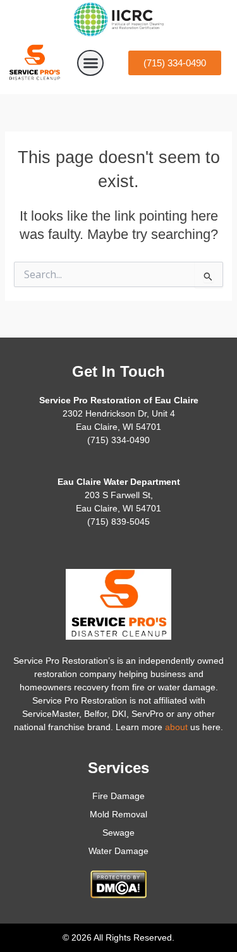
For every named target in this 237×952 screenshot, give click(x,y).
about (176, 727)
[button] (90, 63)
